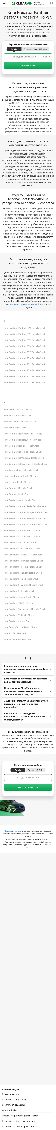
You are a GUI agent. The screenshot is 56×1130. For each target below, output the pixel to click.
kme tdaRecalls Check (15, 633)
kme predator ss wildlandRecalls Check (23, 584)
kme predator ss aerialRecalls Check (22, 548)
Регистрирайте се (13, 831)
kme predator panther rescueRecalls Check (26, 518)
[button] (28, 669)
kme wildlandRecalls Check (17, 639)
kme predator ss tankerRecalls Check (23, 572)
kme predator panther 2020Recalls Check (24, 370)
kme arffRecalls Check (15, 427)
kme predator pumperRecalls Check (22, 536)
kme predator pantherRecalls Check (22, 530)
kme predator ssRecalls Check (19, 591)
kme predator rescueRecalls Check (21, 542)
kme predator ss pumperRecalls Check (23, 560)
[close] (4, 3)
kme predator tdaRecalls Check (20, 603)
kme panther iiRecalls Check (18, 488)
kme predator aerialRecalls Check (21, 500)
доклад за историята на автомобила (24, 304)
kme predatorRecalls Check (18, 621)
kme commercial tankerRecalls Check (23, 451)
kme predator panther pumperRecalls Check (26, 512)
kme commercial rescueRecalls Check (23, 439)
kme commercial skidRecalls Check (21, 445)
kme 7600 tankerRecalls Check (19, 409)
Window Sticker (9, 1110)
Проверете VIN (28, 65)
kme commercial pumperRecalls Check (23, 433)
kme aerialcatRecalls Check (17, 415)
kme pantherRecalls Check (17, 494)
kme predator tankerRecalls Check (21, 597)
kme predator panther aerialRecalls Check (25, 506)
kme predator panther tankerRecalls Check (25, 524)
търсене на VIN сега (28, 787)
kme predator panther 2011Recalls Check (24, 334)
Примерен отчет (10, 1094)
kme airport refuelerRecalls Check (21, 421)
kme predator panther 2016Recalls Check (24, 346)
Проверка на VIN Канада (14, 1099)
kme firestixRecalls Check (17, 482)
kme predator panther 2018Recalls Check (24, 358)
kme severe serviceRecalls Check (20, 627)
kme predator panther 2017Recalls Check (24, 352)
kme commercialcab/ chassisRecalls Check (25, 463)
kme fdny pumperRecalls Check (20, 476)
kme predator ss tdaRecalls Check (21, 578)
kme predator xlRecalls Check (19, 615)
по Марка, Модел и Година (35, 49)
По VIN (14, 49)
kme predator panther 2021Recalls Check (24, 376)
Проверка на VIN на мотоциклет (18, 1121)
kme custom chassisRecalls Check (21, 470)
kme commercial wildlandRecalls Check (24, 457)
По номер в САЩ (35, 770)
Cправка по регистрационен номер (20, 1115)
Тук (49, 839)
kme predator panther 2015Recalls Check (24, 340)
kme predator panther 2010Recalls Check (24, 328)
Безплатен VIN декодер (14, 1104)
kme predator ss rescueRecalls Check (23, 566)
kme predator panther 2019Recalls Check (24, 364)
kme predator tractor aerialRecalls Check (24, 609)
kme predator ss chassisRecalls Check (23, 554)
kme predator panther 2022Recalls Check (24, 382)
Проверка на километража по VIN (19, 1126)
